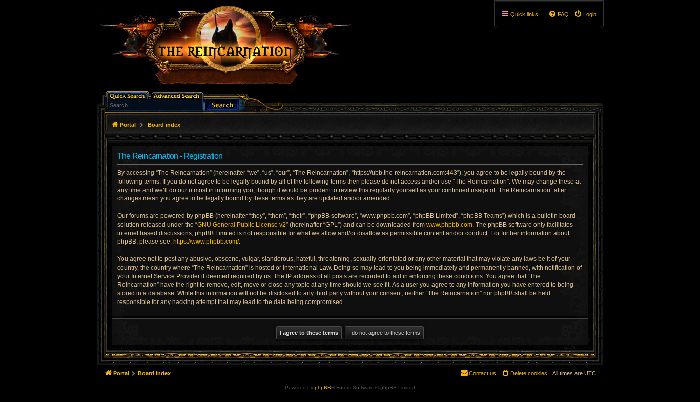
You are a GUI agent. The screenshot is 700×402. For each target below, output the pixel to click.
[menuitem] (585, 14)
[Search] (222, 104)
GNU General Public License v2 (241, 224)
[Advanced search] (178, 95)
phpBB (323, 387)
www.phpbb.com (449, 224)
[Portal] (230, 49)
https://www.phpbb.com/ (206, 241)
